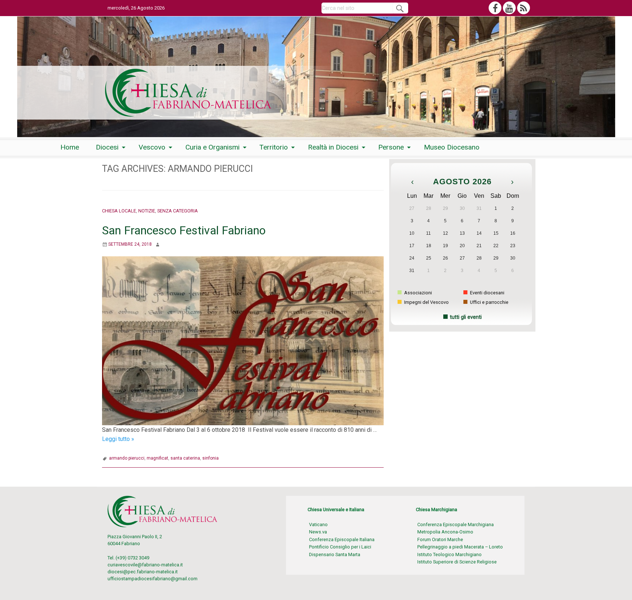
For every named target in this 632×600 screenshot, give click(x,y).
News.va (318, 532)
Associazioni (417, 292)
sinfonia (210, 458)
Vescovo (152, 147)
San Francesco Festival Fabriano (184, 230)
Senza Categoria (177, 211)
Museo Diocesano (451, 147)
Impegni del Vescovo (426, 302)
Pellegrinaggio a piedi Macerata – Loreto (460, 547)
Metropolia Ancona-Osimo (445, 532)
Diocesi (107, 147)
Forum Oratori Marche (440, 539)
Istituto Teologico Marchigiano (449, 554)
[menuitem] (70, 147)
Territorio (273, 147)
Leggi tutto (118, 438)
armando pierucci (126, 458)
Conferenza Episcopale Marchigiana (455, 524)
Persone (391, 147)
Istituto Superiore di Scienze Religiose (457, 562)
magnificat (157, 458)
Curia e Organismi (212, 147)
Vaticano (318, 524)
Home (69, 147)
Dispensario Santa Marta (334, 554)
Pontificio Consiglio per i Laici (340, 547)
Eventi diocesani (486, 292)
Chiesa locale (119, 211)
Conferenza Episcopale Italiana (342, 539)
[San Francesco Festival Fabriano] (243, 340)
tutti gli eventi (466, 317)
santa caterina (185, 458)
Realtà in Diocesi (333, 147)
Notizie (146, 211)
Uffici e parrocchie (488, 302)
